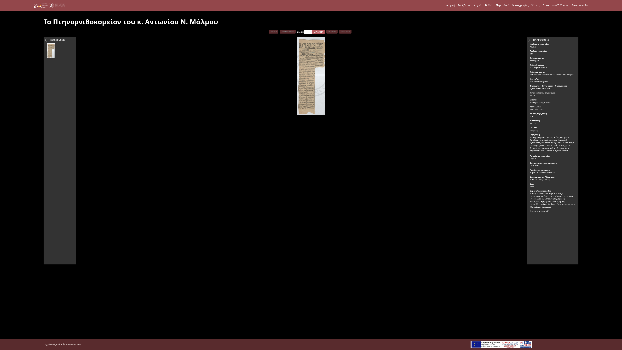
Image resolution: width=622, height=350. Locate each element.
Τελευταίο (345, 31)
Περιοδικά (502, 5)
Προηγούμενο (288, 31)
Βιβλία (489, 5)
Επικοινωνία (580, 5)
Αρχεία (478, 5)
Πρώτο (274, 31)
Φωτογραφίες (520, 5)
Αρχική (450, 5)
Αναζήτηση (464, 5)
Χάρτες (535, 5)
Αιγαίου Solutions (73, 344)
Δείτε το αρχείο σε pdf (539, 211)
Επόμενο (332, 31)
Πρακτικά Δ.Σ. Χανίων (556, 5)
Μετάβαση (318, 31)
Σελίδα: (300, 31)
